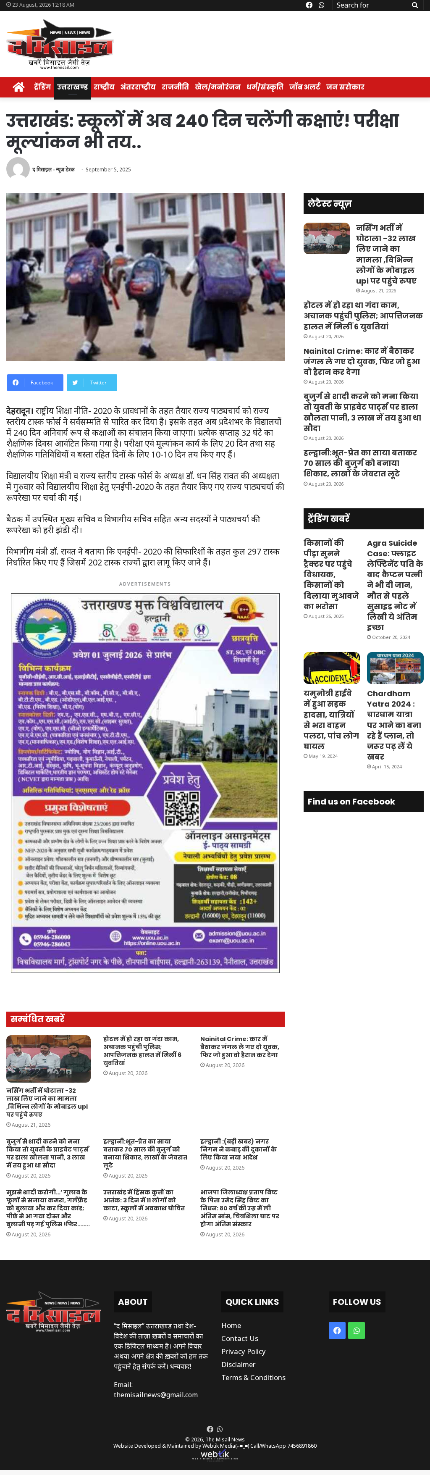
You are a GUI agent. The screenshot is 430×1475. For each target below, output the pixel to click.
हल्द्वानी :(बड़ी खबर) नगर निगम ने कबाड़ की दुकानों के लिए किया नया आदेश (238, 1149)
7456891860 (302, 1445)
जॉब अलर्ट (304, 87)
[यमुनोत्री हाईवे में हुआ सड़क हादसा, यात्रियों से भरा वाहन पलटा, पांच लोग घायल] (332, 668)
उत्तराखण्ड (72, 87)
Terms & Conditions (253, 1377)
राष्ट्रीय (104, 87)
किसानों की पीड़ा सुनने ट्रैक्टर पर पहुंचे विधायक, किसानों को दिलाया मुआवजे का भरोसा (331, 575)
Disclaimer (238, 1364)
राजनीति (175, 87)
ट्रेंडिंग (42, 87)
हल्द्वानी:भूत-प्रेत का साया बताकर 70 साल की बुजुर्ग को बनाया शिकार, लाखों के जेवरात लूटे (145, 1153)
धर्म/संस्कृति (264, 87)
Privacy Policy (243, 1351)
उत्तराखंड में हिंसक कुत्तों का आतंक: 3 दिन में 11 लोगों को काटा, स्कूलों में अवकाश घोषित (144, 1200)
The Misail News (225, 1439)
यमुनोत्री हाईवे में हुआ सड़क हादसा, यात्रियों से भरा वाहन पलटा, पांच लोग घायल (331, 720)
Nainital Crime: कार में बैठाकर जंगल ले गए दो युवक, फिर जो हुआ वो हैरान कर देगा (239, 1047)
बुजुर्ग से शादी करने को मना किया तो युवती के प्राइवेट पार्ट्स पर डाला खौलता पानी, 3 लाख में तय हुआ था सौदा (47, 1153)
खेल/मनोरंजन (218, 87)
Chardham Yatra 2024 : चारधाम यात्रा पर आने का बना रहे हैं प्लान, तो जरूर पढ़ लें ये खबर (394, 725)
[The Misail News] (60, 44)
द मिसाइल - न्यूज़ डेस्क (53, 169)
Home (231, 1325)
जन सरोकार (345, 87)
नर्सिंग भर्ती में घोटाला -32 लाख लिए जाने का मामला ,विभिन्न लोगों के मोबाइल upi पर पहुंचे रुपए (47, 1102)
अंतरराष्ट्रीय (138, 87)
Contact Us (239, 1338)
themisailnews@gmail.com (156, 1394)
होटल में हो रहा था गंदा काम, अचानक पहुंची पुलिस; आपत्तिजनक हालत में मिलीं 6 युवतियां (142, 1051)
